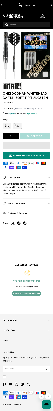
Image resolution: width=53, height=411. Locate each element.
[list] (26, 55)
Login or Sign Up (32, 114)
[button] (42, 16)
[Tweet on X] (13, 223)
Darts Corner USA (14, 404)
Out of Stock (35, 136)
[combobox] (26, 24)
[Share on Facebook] (19, 223)
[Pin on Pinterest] (25, 223)
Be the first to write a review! (26, 293)
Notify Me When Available (28, 155)
